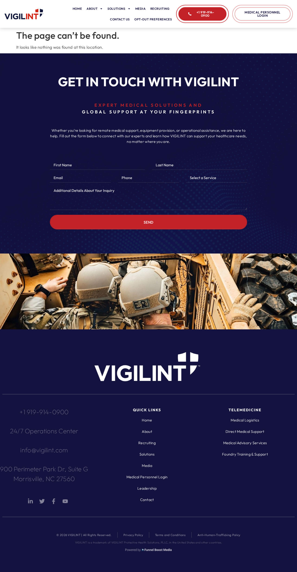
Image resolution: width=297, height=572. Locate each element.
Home (77, 8)
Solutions (116, 8)
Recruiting (160, 8)
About (92, 8)
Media (140, 8)
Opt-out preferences (153, 19)
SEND (149, 222)
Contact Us (120, 19)
